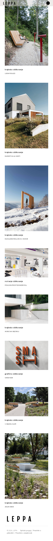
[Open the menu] (48, 3)
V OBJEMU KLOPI (10, 424)
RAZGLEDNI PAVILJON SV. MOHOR (16, 239)
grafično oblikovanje (14, 374)
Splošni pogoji (25, 530)
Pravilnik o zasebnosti (24, 533)
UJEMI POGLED (10, 73)
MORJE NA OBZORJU (12, 331)
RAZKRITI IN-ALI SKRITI (12, 156)
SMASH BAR (9, 378)
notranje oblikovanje (14, 281)
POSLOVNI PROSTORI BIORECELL (16, 285)
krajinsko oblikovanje (14, 69)
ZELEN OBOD (9, 507)
